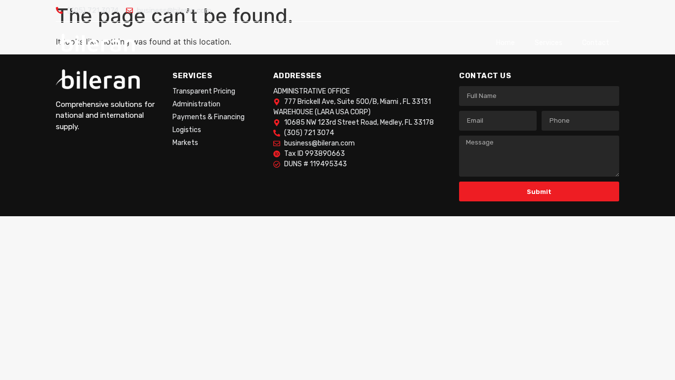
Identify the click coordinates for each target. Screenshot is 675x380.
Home (505, 43)
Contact (595, 43)
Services (548, 43)
